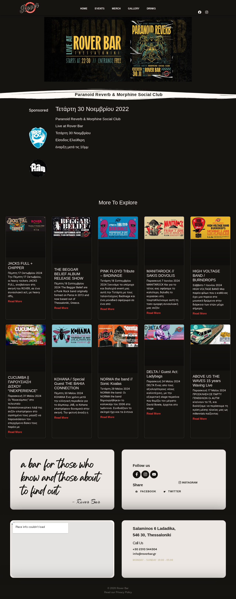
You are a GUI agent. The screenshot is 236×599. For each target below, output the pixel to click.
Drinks (151, 8)
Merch (116, 8)
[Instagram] (145, 474)
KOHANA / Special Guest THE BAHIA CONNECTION (69, 383)
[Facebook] (200, 12)
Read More (15, 301)
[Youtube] (154, 474)
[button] (147, 491)
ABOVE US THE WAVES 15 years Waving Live (207, 380)
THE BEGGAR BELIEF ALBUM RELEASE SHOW (68, 273)
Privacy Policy (123, 592)
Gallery (133, 8)
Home (83, 8)
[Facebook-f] (136, 474)
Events (100, 8)
